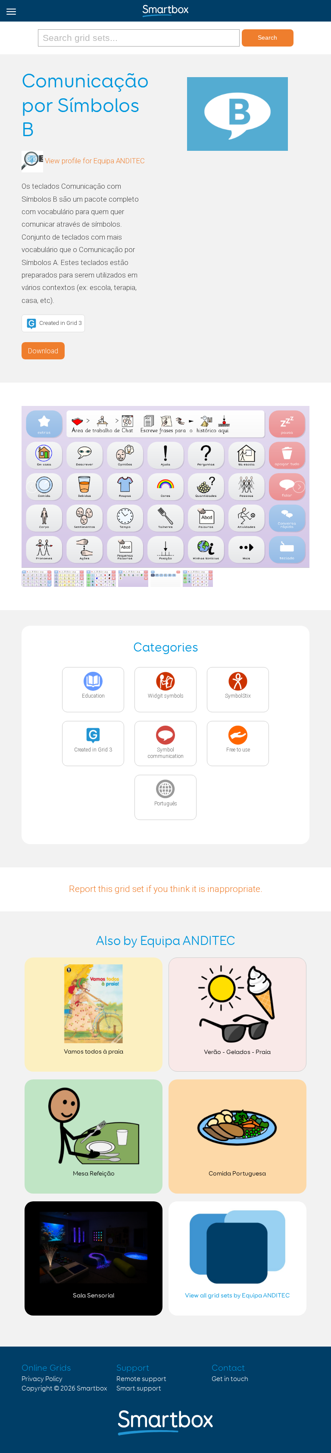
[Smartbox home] (165, 9)
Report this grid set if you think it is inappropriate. (165, 889)
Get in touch (230, 1379)
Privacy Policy (42, 1379)
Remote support (141, 1379)
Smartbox (92, 1388)
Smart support (138, 1388)
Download (43, 351)
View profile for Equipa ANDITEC (95, 161)
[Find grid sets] (140, 38)
